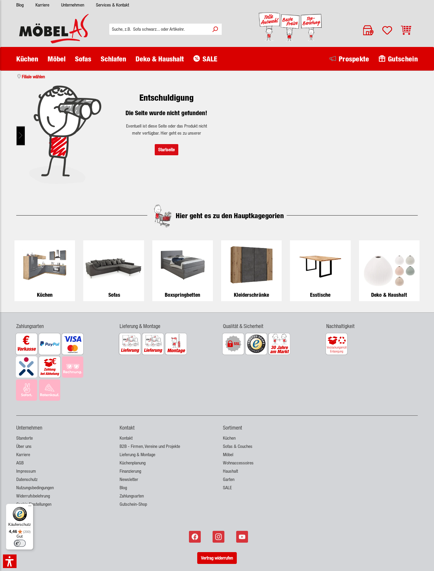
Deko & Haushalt (389, 295)
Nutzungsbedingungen (35, 487)
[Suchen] (215, 29)
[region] (65, 136)
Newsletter (129, 479)
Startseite (166, 149)
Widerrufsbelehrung (33, 496)
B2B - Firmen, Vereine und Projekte (150, 446)
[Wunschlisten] (387, 30)
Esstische (320, 295)
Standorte (24, 438)
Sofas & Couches (237, 446)
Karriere (42, 5)
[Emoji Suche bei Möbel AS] (65, 135)
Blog (20, 5)
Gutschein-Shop (133, 504)
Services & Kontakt (112, 5)
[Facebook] (195, 537)
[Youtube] (242, 537)
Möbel (228, 454)
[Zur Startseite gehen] (54, 28)
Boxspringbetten (182, 295)
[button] (62, 322)
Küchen (45, 295)
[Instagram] (219, 537)
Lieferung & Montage (137, 454)
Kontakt (126, 438)
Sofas (114, 295)
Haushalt (230, 471)
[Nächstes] (20, 136)
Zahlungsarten (132, 496)
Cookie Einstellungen (33, 504)
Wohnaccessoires (238, 463)
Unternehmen (72, 5)
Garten (228, 479)
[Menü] (29, 507)
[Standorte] (368, 30)
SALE (227, 487)
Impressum (26, 471)
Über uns (24, 446)
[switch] (20, 543)
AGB (20, 463)
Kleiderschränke (251, 295)
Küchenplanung (133, 463)
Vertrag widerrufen (217, 558)
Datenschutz (26, 479)
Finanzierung (130, 471)
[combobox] (159, 29)
